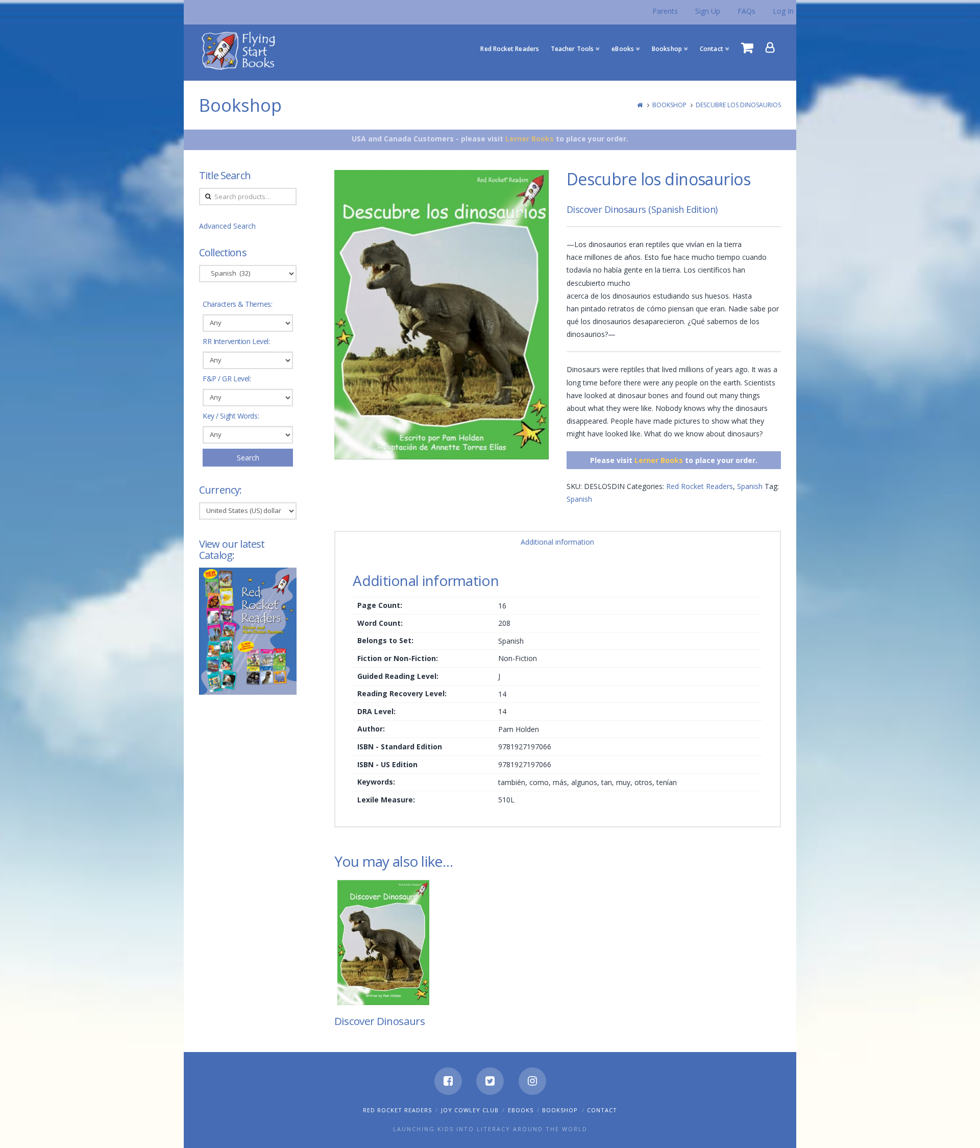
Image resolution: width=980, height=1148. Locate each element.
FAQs (746, 11)
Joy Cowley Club (470, 1110)
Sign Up (707, 11)
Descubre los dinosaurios (738, 105)
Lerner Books (529, 138)
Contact (602, 1110)
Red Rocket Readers (699, 486)
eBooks (520, 1110)
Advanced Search (227, 226)
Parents (665, 11)
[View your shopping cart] (747, 47)
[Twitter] (490, 1081)
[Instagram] (532, 1081)
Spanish (750, 486)
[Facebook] (448, 1081)
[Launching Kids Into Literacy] (240, 50)
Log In (783, 11)
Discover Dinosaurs (379, 1021)
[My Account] (770, 47)
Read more (387, 989)
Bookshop (669, 105)
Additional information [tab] (557, 542)
